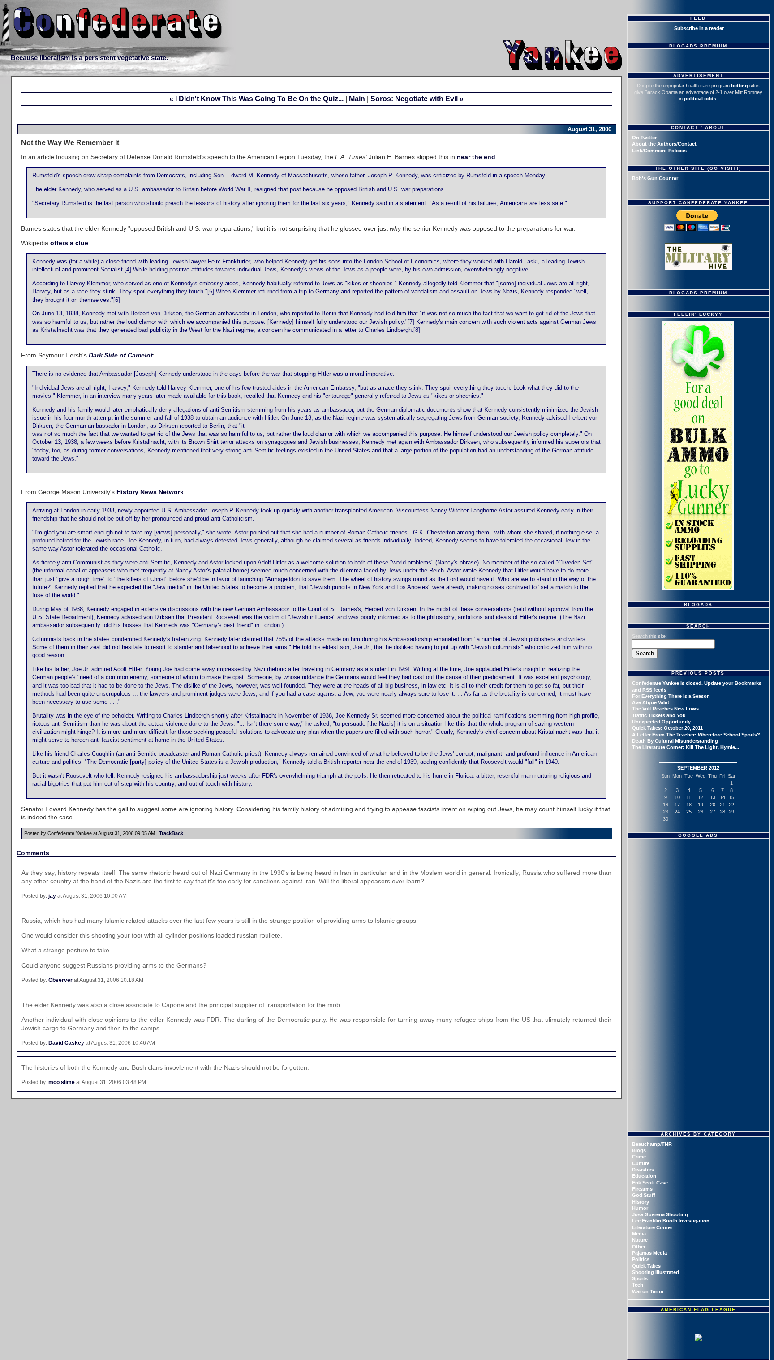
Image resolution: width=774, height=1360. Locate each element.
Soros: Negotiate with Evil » (417, 99)
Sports (640, 1278)
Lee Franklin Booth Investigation (671, 1220)
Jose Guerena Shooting (660, 1214)
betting (739, 85)
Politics (640, 1259)
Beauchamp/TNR (652, 1144)
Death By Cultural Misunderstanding (675, 741)
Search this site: (649, 636)
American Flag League (698, 1309)
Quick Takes (646, 1266)
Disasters (643, 1169)
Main (357, 99)
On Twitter (644, 137)
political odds (700, 98)
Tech (637, 1284)
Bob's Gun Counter (655, 178)
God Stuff (643, 1195)
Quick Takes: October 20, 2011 (667, 728)
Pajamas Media (649, 1253)
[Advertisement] (699, 898)
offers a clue (69, 242)
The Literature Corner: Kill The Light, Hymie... (685, 747)
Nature (640, 1240)
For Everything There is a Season (671, 696)
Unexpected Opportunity (661, 721)
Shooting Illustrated (655, 1272)
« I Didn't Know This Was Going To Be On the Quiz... (256, 99)
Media (639, 1233)
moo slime (61, 1082)
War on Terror (648, 1291)
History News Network (150, 491)
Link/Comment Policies (659, 150)
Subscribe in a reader (699, 28)
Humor (640, 1208)
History (640, 1202)
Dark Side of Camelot (121, 355)
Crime (639, 1156)
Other (638, 1246)
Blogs (639, 1150)
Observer (60, 980)
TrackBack (171, 833)
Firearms (642, 1189)
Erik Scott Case (650, 1182)
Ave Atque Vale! (650, 702)
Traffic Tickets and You (659, 715)
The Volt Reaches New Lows (665, 708)
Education (644, 1176)
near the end (476, 156)
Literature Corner (652, 1227)
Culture (640, 1163)
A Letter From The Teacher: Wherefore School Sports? (696, 734)
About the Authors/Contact (664, 143)
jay (52, 896)
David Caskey (66, 1043)
